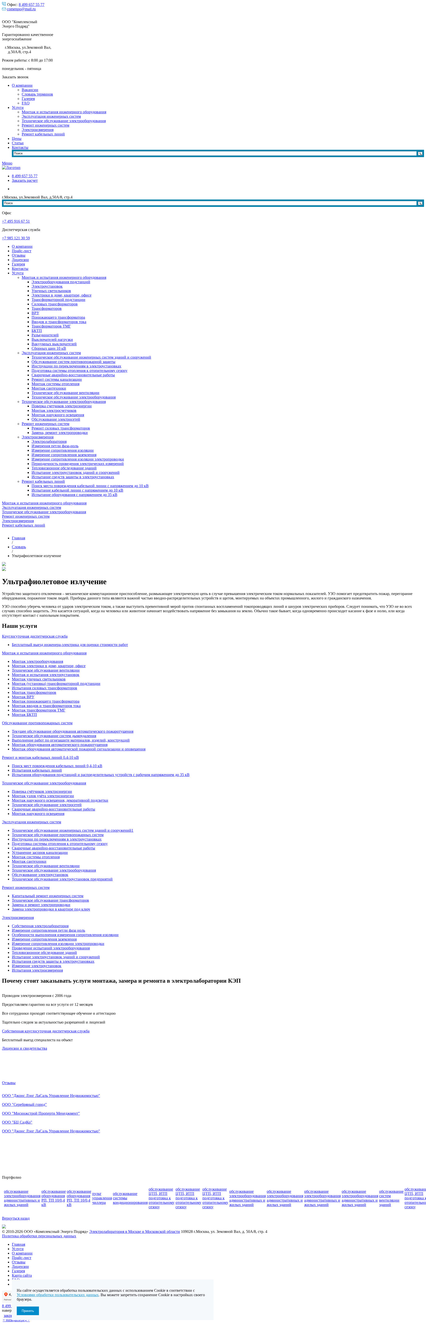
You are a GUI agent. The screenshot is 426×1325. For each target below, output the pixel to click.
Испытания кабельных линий (37, 770)
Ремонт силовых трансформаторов (61, 428)
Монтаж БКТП (24, 714)
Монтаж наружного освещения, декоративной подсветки (60, 800)
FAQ (26, 103)
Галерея (28, 99)
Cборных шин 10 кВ (49, 348)
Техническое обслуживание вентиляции (65, 393)
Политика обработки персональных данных (39, 1236)
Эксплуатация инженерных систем (51, 116)
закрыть (10, 1315)
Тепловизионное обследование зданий (64, 468)
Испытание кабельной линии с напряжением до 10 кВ (77, 490)
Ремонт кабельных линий (43, 134)
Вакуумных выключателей (54, 344)
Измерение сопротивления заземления (64, 455)
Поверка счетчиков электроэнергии (62, 406)
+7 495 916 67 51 (16, 221)
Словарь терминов (37, 94)
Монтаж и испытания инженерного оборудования (64, 112)
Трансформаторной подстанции (58, 300)
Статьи (18, 143)
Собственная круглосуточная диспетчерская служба (45, 1031)
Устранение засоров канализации (40, 852)
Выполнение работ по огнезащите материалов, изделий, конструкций (71, 740)
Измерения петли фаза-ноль (55, 446)
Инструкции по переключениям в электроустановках (76, 366)
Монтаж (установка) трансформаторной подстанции (56, 683)
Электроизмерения (37, 130)
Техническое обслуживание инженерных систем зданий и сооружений (91, 357)
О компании (22, 85)
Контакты (20, 147)
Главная (18, 1244)
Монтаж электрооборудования (37, 661)
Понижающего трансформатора (58, 317)
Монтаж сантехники (49, 388)
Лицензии (20, 260)
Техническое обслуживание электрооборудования (64, 121)
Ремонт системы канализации (57, 379)
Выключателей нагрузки (52, 339)
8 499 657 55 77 (31, 4)
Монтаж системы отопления (55, 384)
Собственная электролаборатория (40, 926)
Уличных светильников (51, 291)
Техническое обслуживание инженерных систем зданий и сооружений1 (72, 830)
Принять (28, 1311)
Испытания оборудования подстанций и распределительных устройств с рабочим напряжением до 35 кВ (101, 775)
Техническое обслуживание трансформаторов (50, 900)
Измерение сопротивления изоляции (63, 450)
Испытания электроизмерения (37, 970)
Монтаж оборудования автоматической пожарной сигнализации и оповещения (78, 749)
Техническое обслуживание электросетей (47, 805)
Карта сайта (22, 1275)
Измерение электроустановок (36, 966)
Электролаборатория (49, 441)
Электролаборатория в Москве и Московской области (134, 1231)
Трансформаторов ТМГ (51, 326)
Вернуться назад (16, 1218)
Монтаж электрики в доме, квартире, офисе (49, 666)
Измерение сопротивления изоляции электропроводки (78, 459)
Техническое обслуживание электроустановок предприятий (62, 879)
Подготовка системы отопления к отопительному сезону (79, 370)
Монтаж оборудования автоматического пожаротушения (59, 745)
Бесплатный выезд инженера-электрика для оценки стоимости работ (70, 645)
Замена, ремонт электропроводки (60, 433)
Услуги (18, 107)
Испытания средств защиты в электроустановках (53, 961)
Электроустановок (47, 286)
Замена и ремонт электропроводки (41, 905)
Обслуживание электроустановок (40, 875)
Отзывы (18, 255)
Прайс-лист (21, 251)
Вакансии (30, 90)
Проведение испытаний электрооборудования (51, 948)
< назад (9, 1320)
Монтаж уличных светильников (39, 679)
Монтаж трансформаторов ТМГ (38, 710)
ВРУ (35, 313)
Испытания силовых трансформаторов (44, 688)
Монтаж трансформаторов (34, 692)
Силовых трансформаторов (55, 304)
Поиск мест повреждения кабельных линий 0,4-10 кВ (57, 766)
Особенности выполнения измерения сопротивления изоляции (65, 935)
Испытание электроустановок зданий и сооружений (76, 472)
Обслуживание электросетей (56, 419)
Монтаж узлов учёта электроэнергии (43, 796)
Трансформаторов (47, 308)
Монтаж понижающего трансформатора (45, 701)
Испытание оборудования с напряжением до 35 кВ (74, 495)
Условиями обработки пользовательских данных (58, 1295)
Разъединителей (45, 335)
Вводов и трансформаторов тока (59, 322)
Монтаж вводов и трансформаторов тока (46, 706)
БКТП (37, 331)
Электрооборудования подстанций (61, 282)
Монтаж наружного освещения (58, 415)
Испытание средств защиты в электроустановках (73, 477)
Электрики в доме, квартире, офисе (61, 295)
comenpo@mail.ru (21, 9)
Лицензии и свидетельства (24, 1048)
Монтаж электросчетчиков (54, 410)
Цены (16, 138)
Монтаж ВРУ (23, 697)
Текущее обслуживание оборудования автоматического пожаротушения (72, 731)
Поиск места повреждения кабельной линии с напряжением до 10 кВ (90, 486)
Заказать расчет (25, 180)
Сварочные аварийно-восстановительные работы (73, 375)
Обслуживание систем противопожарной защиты (73, 362)
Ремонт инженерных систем (45, 125)
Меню (7, 163)
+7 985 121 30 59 (16, 238)
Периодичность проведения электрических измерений (78, 464)
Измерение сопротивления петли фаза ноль (48, 930)
